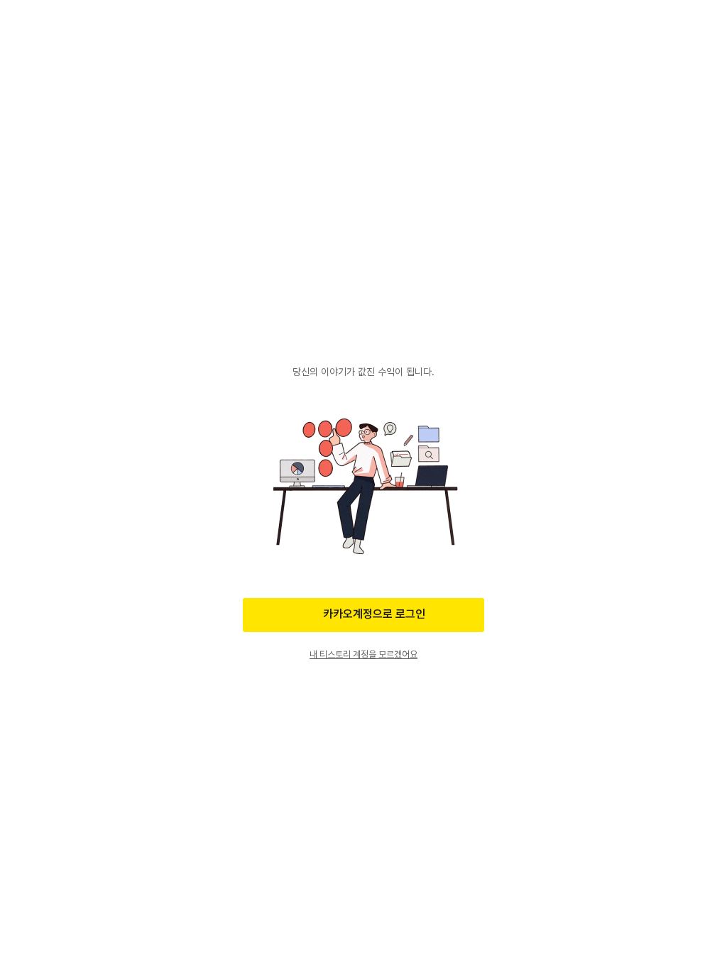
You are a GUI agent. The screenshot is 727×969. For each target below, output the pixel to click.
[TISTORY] (363, 345)
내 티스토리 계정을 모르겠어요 (363, 654)
